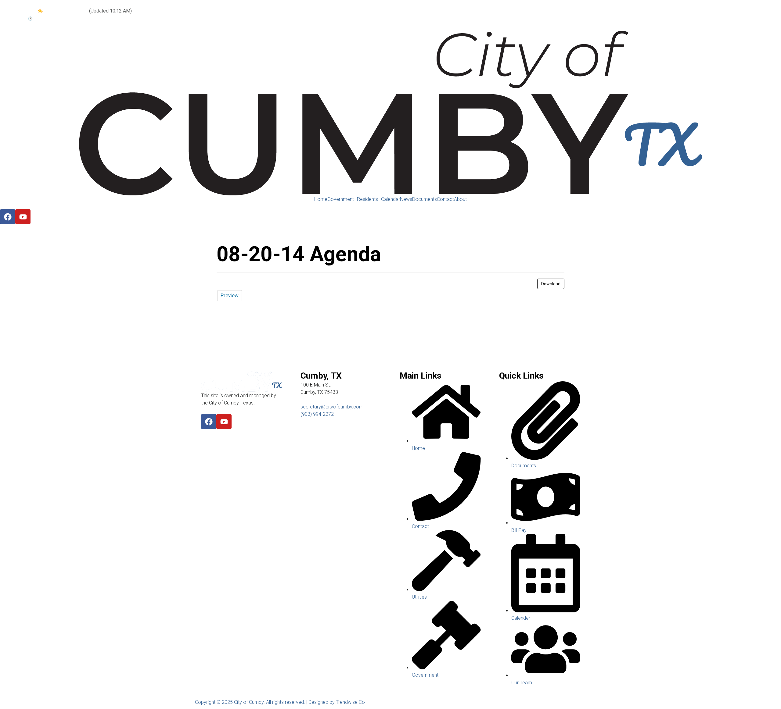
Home (320, 199)
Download (550, 283)
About (460, 199)
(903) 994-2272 (317, 414)
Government (340, 199)
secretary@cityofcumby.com (332, 407)
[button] (342, 199)
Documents (424, 199)
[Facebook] (208, 421)
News (406, 199)
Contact (445, 199)
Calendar (390, 199)
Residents (367, 199)
